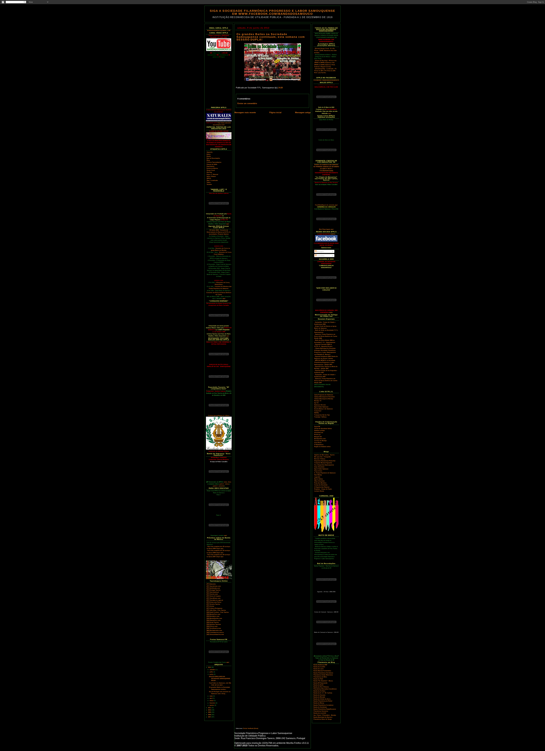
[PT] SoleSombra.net (213, 588)
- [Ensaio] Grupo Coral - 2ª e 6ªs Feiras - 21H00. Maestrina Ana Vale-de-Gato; (325, 50)
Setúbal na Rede (319, 430)
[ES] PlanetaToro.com (213, 620)
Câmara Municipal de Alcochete (324, 397)
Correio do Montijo (320, 440)
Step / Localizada (212, 180)
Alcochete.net (318, 432)
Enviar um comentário (247, 103)
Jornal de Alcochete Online (323, 428)
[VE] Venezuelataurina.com (215, 634)
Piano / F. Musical (212, 174)
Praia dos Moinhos (320, 483)
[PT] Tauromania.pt (213, 592)
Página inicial (275, 113)
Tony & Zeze (318, 471)
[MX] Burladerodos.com (214, 630)
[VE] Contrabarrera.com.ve (215, 632)
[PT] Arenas (210, 606)
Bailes (209, 154)
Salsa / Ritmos (211, 176)
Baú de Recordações (213, 158)
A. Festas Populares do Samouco (325, 473)
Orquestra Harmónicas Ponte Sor (325, 461)
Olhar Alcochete (319, 481)
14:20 (280, 88)
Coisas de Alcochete (320, 485)
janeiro (212, 705)
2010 (209, 710)
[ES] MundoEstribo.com (214, 618)
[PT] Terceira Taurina (213, 604)
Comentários (320, 255)
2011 (209, 707)
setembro (213, 669)
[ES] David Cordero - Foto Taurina (218, 612)
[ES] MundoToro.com (213, 614)
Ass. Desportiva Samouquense (324, 465)
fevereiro (213, 703)
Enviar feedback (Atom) (250, 728)
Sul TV (316, 403)
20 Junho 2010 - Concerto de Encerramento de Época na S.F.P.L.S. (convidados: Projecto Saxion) (219, 232)
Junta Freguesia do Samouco (323, 395)
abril (211, 698)
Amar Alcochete (319, 467)
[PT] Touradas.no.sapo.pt (215, 600)
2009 (209, 712)
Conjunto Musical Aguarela (323, 463)
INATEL (316, 413)
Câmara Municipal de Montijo (323, 398)
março (212, 700)
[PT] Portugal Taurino (214, 590)
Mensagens (320, 251)
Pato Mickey (318, 475)
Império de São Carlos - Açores (324, 455)
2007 (209, 717)
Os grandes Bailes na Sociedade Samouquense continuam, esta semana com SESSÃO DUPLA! (270, 37)
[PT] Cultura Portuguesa (214, 608)
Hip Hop (209, 172)
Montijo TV (317, 400)
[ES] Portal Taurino (213, 622)
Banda (209, 156)
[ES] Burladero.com (213, 616)
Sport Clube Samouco (321, 407)
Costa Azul (317, 411)
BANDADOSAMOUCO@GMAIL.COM (218, 30)
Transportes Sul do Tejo (322, 415)
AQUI (331, 312)
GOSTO (333, 234)
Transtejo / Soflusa (320, 417)
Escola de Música (212, 168)
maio (211, 696)
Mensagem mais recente (245, 113)
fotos (229, 482)
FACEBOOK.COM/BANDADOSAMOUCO (326, 80)
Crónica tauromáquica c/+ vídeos (218, 415)
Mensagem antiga (303, 113)
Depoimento (210, 166)
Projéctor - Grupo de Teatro (323, 489)
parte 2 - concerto (218, 486)
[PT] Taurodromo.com (214, 586)
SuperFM (317, 426)
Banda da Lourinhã (320, 713)
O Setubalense (318, 444)
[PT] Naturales (211, 584)
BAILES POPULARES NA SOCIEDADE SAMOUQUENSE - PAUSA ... (220, 678)
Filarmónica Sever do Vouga (323, 719)
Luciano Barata (319, 491)
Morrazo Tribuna (319, 459)
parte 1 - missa (224, 484)
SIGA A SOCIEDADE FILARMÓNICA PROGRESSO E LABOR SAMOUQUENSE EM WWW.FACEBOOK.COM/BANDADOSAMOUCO (272, 12)
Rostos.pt (317, 434)
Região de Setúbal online (322, 446)
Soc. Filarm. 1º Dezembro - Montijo (325, 715)
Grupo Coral (211, 170)
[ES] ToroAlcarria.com (214, 628)
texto (225, 482)
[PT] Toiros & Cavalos (214, 596)
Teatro (209, 182)
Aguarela (209, 152)
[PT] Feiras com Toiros (214, 602)
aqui (227, 224)
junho (212, 674)
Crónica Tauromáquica (214, 162)
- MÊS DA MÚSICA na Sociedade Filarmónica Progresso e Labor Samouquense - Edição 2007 (324, 362)
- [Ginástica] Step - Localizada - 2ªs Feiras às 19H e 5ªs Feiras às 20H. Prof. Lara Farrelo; (325, 70)
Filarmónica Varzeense (321, 711)
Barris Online (318, 479)
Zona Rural (317, 442)
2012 (209, 667)
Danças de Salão (212, 164)
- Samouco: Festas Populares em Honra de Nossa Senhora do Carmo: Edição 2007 (326, 380)
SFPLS (209, 178)
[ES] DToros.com (212, 626)
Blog (208, 160)
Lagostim (317, 477)
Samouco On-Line (320, 405)
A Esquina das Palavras (321, 487)
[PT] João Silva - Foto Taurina (216, 610)
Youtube (209, 184)
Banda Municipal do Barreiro (323, 717)
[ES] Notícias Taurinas (214, 624)
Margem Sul (318, 436)
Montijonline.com (320, 438)
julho (211, 672)
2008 (209, 714)
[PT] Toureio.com (212, 594)
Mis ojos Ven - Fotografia (322, 457)
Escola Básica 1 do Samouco (323, 409)
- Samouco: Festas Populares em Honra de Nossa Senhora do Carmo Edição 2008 (325, 336)
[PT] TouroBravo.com (213, 598)
